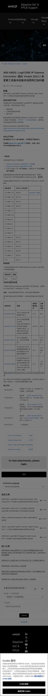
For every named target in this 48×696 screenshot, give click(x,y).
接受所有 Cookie (24, 691)
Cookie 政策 (7, 679)
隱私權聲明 (38, 676)
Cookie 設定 (23, 684)
